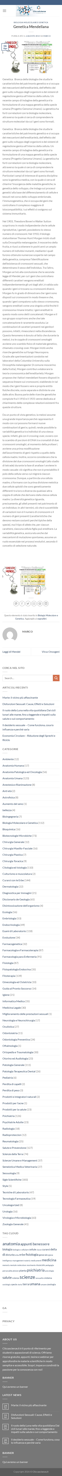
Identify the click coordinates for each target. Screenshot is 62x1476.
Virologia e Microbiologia (16, 1217)
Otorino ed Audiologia (15, 1058)
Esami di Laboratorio (14, 931)
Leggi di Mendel (11, 651)
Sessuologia (9, 1173)
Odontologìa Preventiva (16, 1039)
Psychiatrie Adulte (12, 1122)
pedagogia (49, 1265)
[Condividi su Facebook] (22, 603)
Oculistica (8, 1026)
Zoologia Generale (12, 1224)
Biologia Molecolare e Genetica (31, 22)
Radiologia (8, 1128)
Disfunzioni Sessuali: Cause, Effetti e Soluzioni (28, 703)
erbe (22, 1254)
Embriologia (9, 918)
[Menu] (4, 11)
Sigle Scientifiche (11, 1179)
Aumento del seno (12, 803)
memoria (6, 1265)
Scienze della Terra (12, 1154)
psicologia (49, 1271)
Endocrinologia (11, 924)
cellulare (25, 1250)
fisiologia (32, 1254)
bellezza (7, 810)
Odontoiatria (10, 1033)
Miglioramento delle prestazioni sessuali (25, 1013)
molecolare (21, 1265)
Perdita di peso (11, 1090)
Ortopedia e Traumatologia (17, 1052)
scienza (15, 1278)
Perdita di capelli (11, 1084)
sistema (48, 1277)
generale (43, 1254)
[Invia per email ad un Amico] (34, 603)
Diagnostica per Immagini (16, 892)
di (3, 1254)
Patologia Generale (13, 1064)
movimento (31, 1265)
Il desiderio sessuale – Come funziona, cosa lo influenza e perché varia (28, 727)
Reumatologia (10, 1141)
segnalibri (41, 618)
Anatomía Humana (13, 765)
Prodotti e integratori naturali (19, 1096)
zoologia (51, 1284)
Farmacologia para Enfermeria (19, 956)
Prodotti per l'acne (12, 1103)
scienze (27, 1277)
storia (20, 1284)
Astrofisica (8, 797)
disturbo (10, 1254)
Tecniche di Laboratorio (15, 1192)
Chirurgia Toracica (12, 861)
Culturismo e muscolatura (17, 873)
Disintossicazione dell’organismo (21, 905)
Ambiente (8, 759)
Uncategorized (10, 1205)
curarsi (46, 1249)
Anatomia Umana (12, 778)
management (18, 1260)
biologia (7, 1249)
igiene (50, 1255)
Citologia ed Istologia (14, 867)
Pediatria (7, 1077)
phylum (16, 1271)
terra (26, 1284)
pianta (22, 1270)
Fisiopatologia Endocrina (16, 969)
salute (7, 1277)
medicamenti (36, 1260)
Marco (47, 36)
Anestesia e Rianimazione (16, 784)
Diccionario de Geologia (16, 899)
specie (14, 1284)
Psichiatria (8, 1115)
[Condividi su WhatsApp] (16, 603)
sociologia (6, 1284)
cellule (32, 1249)
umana (35, 1284)
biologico (17, 1249)
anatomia (11, 1243)
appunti (26, 1244)
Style (5, 1185)
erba (17, 1255)
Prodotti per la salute (14, 1109)
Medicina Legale (11, 1007)
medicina (49, 1260)
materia (27, 1260)
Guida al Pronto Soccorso (16, 988)
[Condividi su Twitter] (28, 603)
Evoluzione (8, 937)
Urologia (7, 1211)
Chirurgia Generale (13, 841)
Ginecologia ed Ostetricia (16, 982)
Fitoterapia (8, 975)
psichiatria (36, 1270)
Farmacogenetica (12, 943)
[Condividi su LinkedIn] (46, 603)
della (53, 1249)
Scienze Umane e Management (19, 1160)
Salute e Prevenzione (14, 1147)
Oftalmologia (10, 1045)
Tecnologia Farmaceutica (16, 1198)
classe (39, 1250)
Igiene (5, 994)
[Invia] (56, 678)
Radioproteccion (11, 1134)
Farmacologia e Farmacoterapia (20, 950)
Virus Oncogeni (51, 651)
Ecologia (7, 912)
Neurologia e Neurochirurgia (18, 1020)
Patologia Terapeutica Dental (18, 1071)
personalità (7, 1271)
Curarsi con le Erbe (13, 880)
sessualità (40, 1278)
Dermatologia (10, 886)
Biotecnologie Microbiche (17, 835)
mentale (13, 1265)
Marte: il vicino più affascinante (20, 697)
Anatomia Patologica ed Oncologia (22, 771)
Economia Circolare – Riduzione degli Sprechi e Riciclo (28, 737)
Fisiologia (7, 962)
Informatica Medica (13, 1001)
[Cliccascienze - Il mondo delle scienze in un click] (33, 11)
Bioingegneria (10, 816)
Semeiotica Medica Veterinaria (19, 1166)
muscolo (40, 1265)
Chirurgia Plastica (12, 854)
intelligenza (7, 1260)
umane (44, 1284)
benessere (41, 1244)
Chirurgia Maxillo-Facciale (17, 848)
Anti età (7, 790)
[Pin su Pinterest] (40, 603)
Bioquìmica (8, 829)
